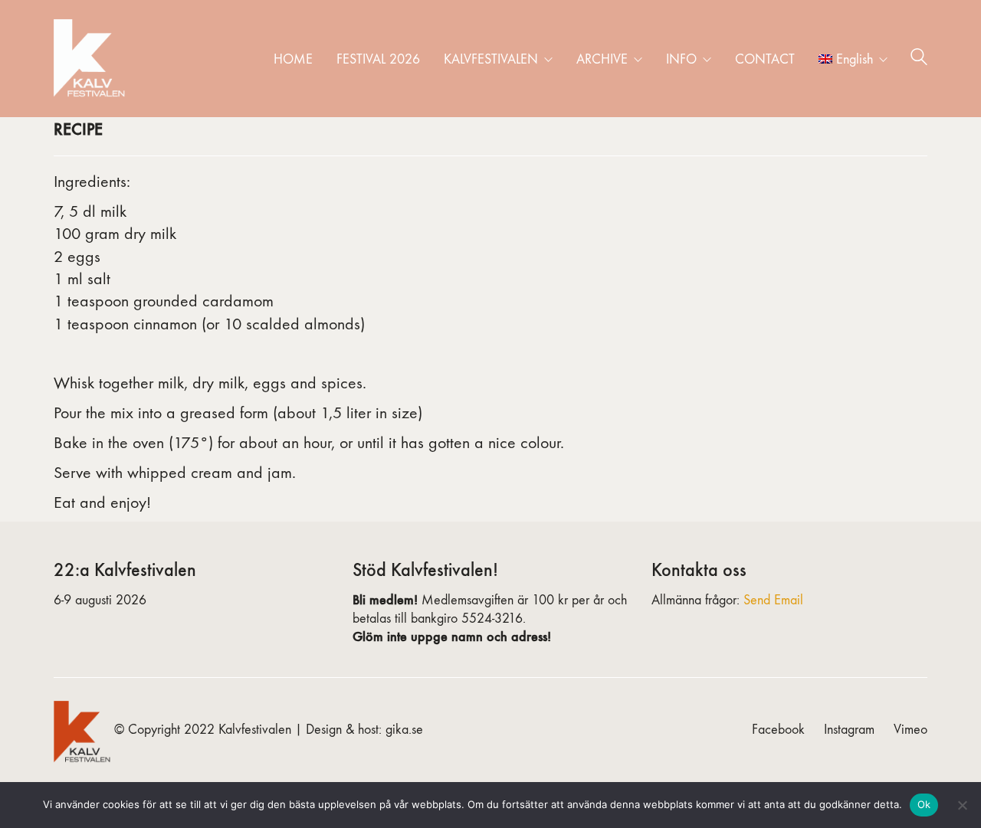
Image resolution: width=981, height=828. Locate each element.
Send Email (773, 600)
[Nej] (962, 805)
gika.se (404, 730)
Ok (924, 804)
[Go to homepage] (92, 58)
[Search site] (918, 59)
